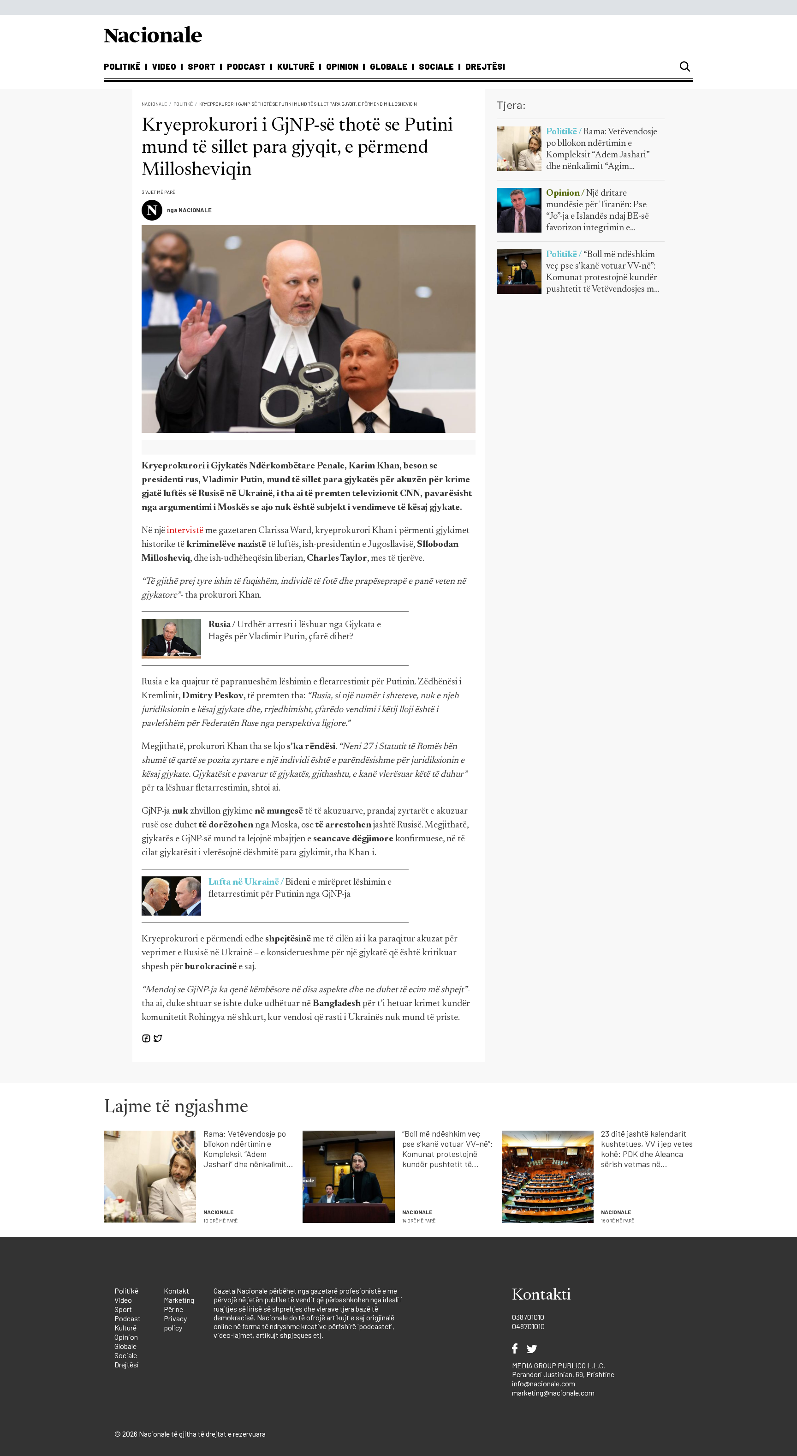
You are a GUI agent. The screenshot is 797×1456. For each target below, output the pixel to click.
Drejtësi (485, 66)
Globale (388, 66)
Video (164, 66)
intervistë (185, 530)
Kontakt (176, 1290)
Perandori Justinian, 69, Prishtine (563, 1374)
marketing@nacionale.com (553, 1392)
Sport (201, 66)
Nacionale (154, 104)
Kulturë (296, 66)
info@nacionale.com (543, 1383)
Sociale (436, 66)
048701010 (528, 1326)
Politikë (122, 66)
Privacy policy (175, 1323)
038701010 (528, 1316)
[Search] (685, 67)
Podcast (246, 66)
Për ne (173, 1309)
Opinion (342, 66)
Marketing (179, 1299)
